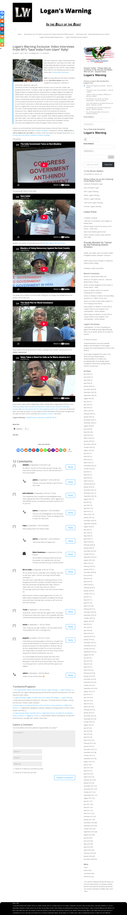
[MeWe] (2, 33)
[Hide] (1, 48)
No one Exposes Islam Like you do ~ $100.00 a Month (98, 112)
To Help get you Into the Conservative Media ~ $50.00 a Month (98, 108)
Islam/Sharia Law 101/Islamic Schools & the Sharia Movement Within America (49, 34)
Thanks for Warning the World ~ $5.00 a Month (99, 86)
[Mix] (2, 37)
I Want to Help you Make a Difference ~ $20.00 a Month (99, 95)
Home (20, 34)
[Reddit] (2, 21)
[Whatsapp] (2, 41)
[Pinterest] (2, 29)
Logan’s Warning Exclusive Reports (76, 37)
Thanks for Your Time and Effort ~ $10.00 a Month (99, 91)
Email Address (89, 117)
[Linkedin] (2, 25)
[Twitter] (2, 17)
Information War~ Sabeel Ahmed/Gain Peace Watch (92, 34)
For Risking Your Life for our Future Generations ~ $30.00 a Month (97, 99)
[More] (2, 45)
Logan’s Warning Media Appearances (51, 37)
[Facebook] (2, 13)
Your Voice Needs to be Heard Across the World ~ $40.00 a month (99, 104)
